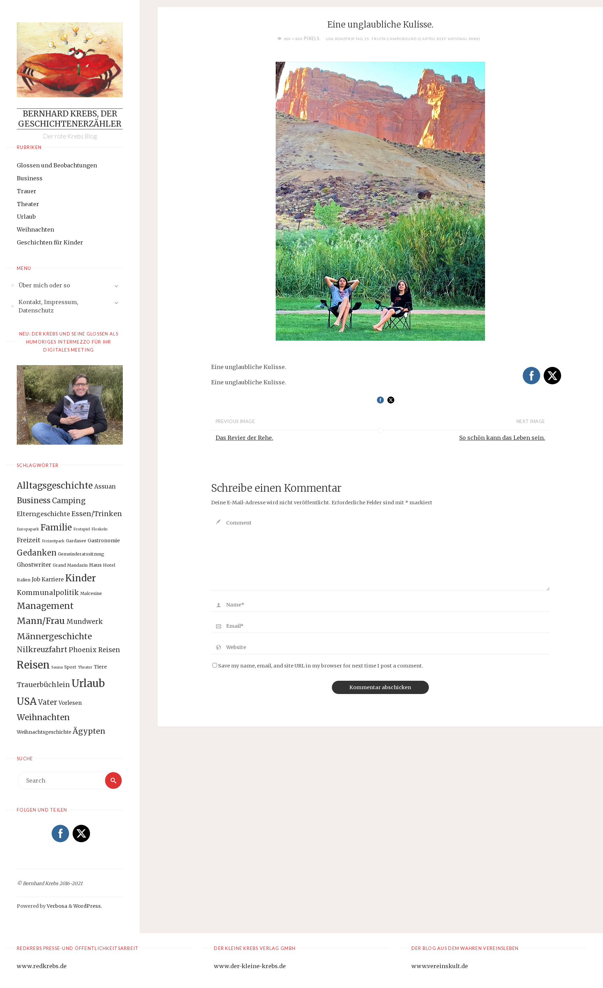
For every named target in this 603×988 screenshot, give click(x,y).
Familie (56, 527)
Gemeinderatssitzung (81, 554)
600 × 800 (294, 39)
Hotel (109, 565)
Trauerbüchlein (43, 684)
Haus (95, 565)
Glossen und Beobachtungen (57, 165)
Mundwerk (84, 622)
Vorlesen (70, 703)
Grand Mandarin (70, 565)
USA (27, 701)
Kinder (80, 578)
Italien (23, 579)
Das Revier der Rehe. (244, 437)
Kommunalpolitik (48, 592)
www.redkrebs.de (42, 966)
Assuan (105, 486)
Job (36, 579)
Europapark (28, 529)
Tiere (100, 667)
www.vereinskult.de (439, 966)
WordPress (87, 906)
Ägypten (89, 731)
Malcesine (91, 593)
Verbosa (56, 906)
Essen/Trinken (97, 514)
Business (30, 178)
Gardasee (76, 540)
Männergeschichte (54, 636)
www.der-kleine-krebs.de (250, 966)
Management (45, 606)
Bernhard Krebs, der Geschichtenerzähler (69, 119)
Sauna (57, 667)
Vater (47, 702)
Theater (28, 204)
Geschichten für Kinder (50, 242)
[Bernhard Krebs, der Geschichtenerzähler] (70, 59)
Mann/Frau (41, 621)
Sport (70, 667)
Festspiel (81, 529)
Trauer (26, 191)
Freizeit (28, 540)
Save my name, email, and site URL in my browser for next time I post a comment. (320, 666)
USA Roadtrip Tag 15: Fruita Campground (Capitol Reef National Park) (403, 39)
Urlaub (26, 216)
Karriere (53, 579)
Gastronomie (104, 540)
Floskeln (99, 529)
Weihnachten (35, 229)
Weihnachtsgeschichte (44, 732)
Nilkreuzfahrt (42, 649)
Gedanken (37, 553)
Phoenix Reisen (94, 650)
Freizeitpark (53, 541)
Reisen (33, 665)
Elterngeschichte (43, 514)
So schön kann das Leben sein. (502, 437)
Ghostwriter (34, 564)
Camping (68, 500)
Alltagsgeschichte (55, 485)
